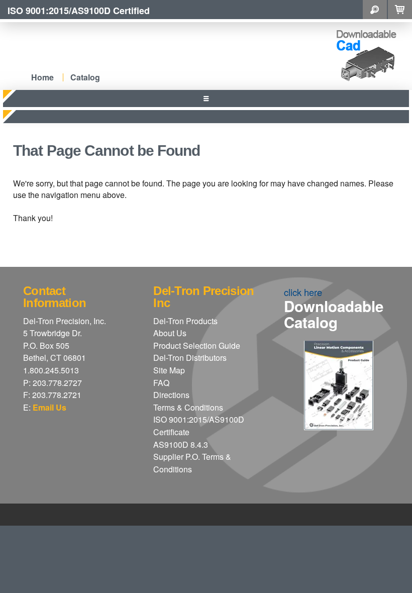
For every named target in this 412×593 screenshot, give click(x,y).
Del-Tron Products (185, 321)
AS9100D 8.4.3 (180, 444)
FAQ (161, 382)
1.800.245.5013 (51, 370)
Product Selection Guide (196, 345)
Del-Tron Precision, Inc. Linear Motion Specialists (120, 46)
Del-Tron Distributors (190, 357)
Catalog (85, 77)
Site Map (169, 370)
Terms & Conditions (188, 407)
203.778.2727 (57, 382)
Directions (171, 395)
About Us (169, 333)
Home (42, 77)
